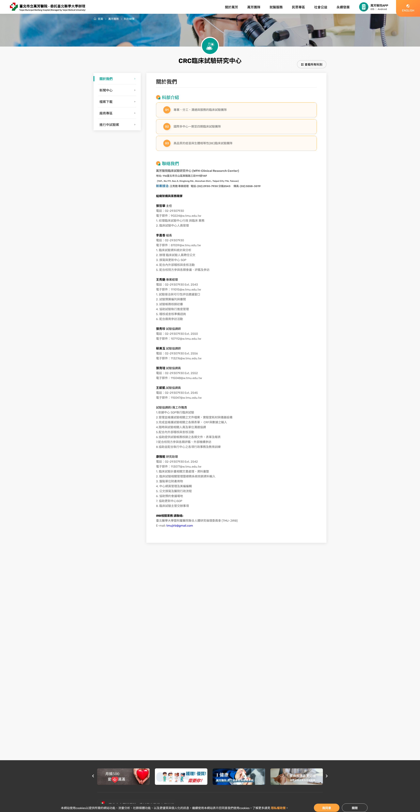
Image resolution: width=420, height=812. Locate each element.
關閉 (355, 808)
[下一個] (326, 776)
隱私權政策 (278, 808)
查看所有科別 (313, 64)
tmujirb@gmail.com (179, 525)
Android (382, 9)
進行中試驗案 (109, 125)
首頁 (100, 18)
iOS (372, 9)
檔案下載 (106, 102)
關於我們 (106, 79)
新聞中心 (106, 90)
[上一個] (93, 776)
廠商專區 (106, 113)
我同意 (326, 808)
